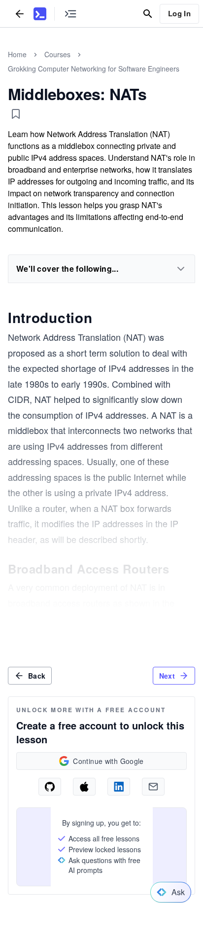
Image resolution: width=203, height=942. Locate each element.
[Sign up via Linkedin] (118, 787)
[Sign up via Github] (49, 787)
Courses (57, 54)
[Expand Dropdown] (181, 269)
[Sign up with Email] (153, 787)
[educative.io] (40, 13)
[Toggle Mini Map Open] (70, 13)
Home (17, 54)
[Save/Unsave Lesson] (16, 114)
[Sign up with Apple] (84, 787)
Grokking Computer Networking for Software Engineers (93, 68)
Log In (179, 13)
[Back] (20, 13)
